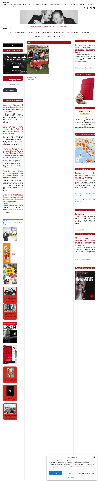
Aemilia (90, 4)
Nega (70, 473)
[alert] (13, 84)
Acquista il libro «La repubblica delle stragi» (85, 200)
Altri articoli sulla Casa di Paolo (84, 68)
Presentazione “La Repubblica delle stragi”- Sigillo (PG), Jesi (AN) (85, 175)
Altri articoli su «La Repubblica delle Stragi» (85, 194)
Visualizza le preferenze (86, 473)
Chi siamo (71, 4)
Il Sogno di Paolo (47, 4)
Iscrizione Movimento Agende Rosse (18, 4)
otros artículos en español (82, 259)
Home (4, 4)
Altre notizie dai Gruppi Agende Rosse (13, 220)
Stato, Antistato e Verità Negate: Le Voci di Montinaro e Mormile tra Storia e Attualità (13, 130)
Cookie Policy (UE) (8, 6)
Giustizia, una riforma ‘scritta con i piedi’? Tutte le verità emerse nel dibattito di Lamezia (13, 174)
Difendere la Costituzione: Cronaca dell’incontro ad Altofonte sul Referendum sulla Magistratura (13, 198)
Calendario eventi (10, 90)
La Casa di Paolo (36, 4)
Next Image (30, 79)
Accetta (55, 473)
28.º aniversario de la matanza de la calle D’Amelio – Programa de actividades (85, 241)
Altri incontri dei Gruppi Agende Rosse (13, 223)
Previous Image (31, 77)
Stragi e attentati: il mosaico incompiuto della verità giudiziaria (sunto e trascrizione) (13, 108)
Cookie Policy (70, 477)
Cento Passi (79, 214)
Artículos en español (60, 4)
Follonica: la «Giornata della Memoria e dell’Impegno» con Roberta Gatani (85, 48)
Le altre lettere (79, 230)
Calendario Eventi (81, 4)
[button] (94, 457)
